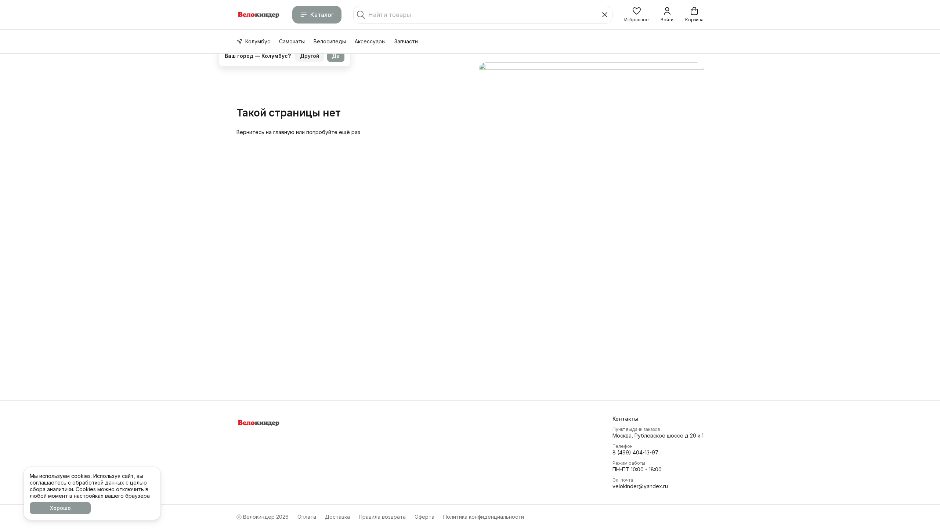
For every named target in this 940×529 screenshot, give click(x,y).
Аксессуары (370, 41)
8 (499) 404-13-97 (635, 452)
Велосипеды (330, 41)
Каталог (322, 14)
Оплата (306, 517)
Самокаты (292, 41)
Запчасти (406, 41)
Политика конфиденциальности (483, 517)
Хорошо (60, 508)
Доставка (337, 517)
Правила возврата (382, 517)
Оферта (424, 517)
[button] (636, 15)
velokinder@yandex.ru (640, 486)
